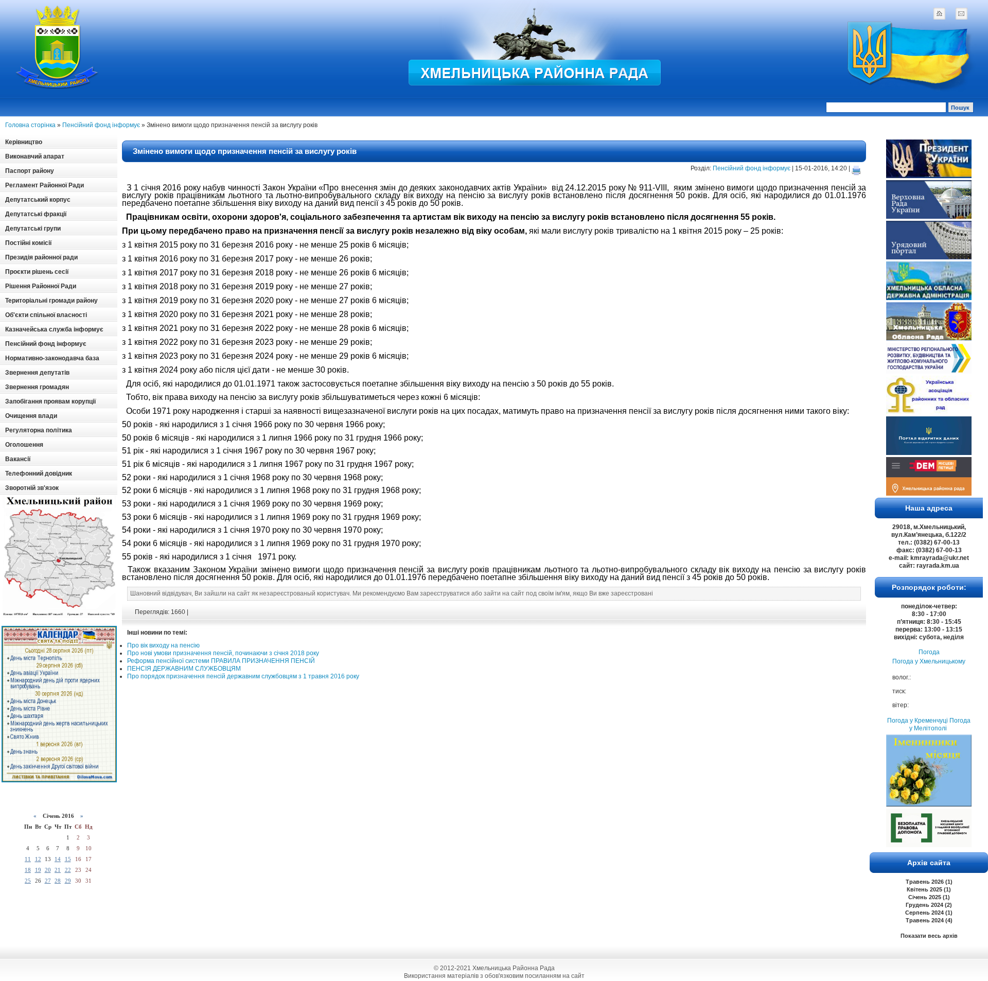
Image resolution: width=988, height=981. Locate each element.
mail (961, 13)
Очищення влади (31, 415)
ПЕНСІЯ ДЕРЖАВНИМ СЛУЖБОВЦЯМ (184, 668)
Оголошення (24, 444)
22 (68, 870)
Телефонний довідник (38, 473)
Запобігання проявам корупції (50, 401)
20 (48, 870)
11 (28, 859)
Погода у (928, 661)
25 (28, 881)
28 (58, 881)
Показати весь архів (929, 936)
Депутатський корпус (37, 199)
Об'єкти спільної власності (46, 315)
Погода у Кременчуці (917, 720)
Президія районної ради (41, 257)
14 (58, 859)
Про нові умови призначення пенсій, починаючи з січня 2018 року (223, 653)
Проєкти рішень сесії (36, 271)
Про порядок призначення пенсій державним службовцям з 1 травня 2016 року (243, 676)
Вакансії (17, 459)
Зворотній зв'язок (32, 488)
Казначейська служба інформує (54, 329)
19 (38, 870)
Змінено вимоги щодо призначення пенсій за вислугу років (245, 151)
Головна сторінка (30, 125)
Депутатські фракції (35, 214)
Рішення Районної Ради (40, 286)
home (939, 13)
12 (38, 859)
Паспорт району (29, 170)
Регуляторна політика (38, 430)
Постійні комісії (28, 243)
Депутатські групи (33, 228)
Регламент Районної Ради (44, 185)
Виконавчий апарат (34, 156)
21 (58, 870)
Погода (929, 652)
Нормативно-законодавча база (52, 358)
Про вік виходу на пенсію (163, 645)
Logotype (57, 47)
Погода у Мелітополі (940, 724)
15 (68, 859)
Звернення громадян (37, 387)
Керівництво (23, 142)
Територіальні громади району (51, 300)
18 (28, 870)
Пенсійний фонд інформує (101, 125)
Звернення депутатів (37, 372)
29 (68, 881)
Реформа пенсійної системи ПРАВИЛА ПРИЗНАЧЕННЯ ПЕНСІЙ (221, 660)
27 (48, 881)
